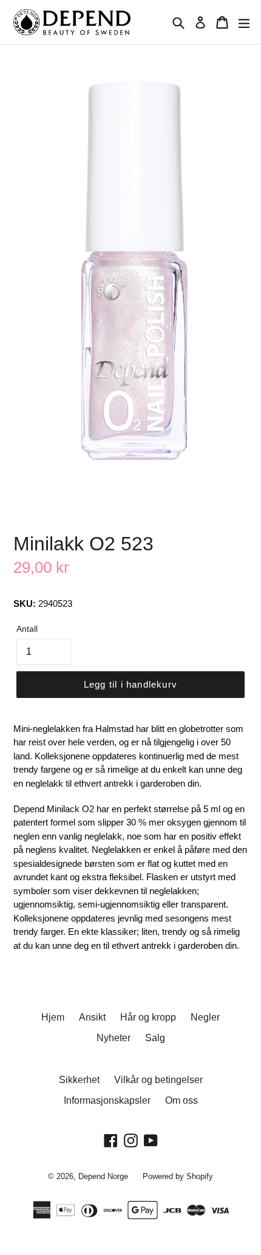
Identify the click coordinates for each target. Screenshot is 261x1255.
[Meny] (244, 22)
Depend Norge (103, 1176)
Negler (205, 1017)
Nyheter (113, 1038)
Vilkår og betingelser (158, 1080)
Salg (155, 1038)
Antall (27, 629)
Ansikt (92, 1017)
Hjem (52, 1017)
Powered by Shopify (178, 1176)
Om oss (181, 1100)
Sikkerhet (79, 1080)
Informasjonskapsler (107, 1100)
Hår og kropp (148, 1017)
